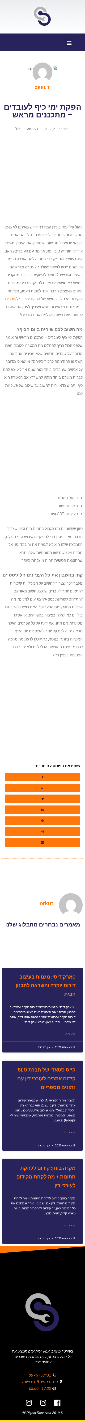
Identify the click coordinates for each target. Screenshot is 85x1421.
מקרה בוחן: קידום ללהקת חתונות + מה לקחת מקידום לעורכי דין (46, 1176)
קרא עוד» (70, 1034)
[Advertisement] (42, 180)
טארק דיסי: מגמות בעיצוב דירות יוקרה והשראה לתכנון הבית (46, 985)
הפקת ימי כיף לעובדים (22, 299)
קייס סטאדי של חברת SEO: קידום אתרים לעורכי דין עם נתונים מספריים (46, 1078)
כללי (17, 129)
